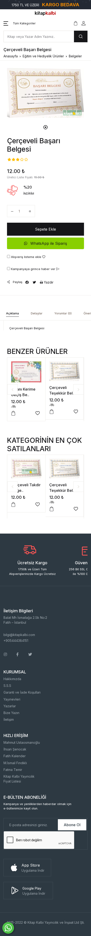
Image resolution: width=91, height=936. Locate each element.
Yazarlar (10, 706)
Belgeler (75, 56)
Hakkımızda (12, 679)
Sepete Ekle (45, 229)
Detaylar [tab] (36, 313)
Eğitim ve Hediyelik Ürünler (43, 56)
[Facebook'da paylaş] (27, 282)
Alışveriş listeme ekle (26, 257)
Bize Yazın (11, 713)
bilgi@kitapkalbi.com (19, 635)
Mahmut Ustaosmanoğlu (22, 742)
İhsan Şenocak (15, 749)
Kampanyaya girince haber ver (33, 269)
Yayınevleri (12, 699)
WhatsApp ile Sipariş (48, 243)
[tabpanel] (45, 93)
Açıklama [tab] (12, 313)
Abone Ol (72, 824)
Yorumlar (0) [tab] (63, 313)
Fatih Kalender (15, 756)
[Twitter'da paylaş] (34, 282)
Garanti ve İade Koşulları (22, 692)
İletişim (9, 719)
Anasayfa (11, 56)
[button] (20, 23)
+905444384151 (16, 640)
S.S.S (7, 686)
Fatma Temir (13, 770)
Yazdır (48, 282)
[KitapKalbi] (46, 13)
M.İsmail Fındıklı (15, 763)
